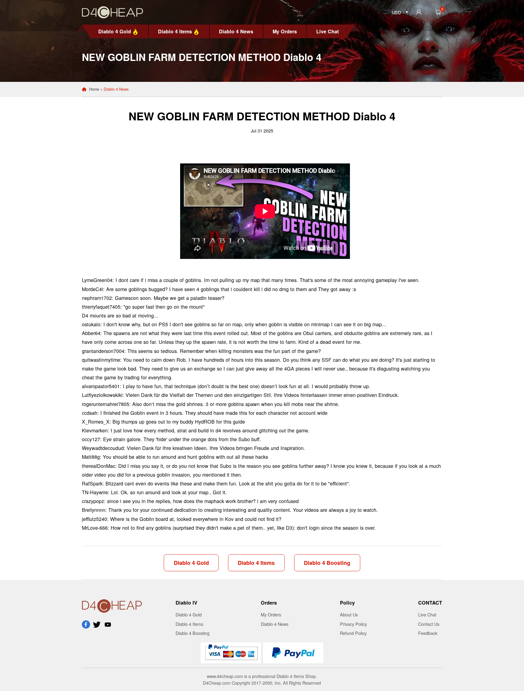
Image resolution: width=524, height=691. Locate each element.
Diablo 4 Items (175, 31)
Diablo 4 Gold (114, 31)
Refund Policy (353, 633)
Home (94, 89)
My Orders (285, 31)
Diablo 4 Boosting (327, 563)
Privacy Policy (353, 624)
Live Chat (327, 31)
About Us (349, 614)
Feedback (427, 633)
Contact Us (428, 624)
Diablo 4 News (236, 31)
